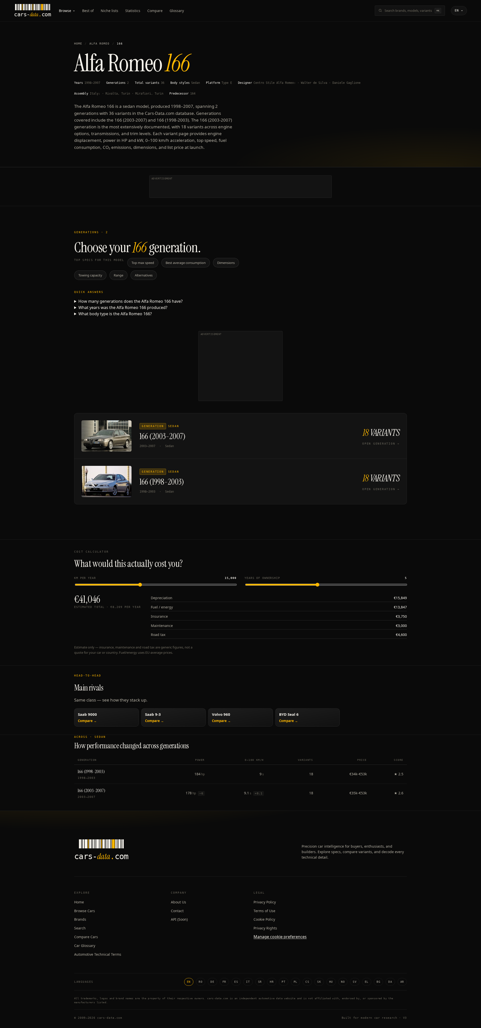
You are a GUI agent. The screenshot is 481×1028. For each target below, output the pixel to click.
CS (307, 981)
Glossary (177, 10)
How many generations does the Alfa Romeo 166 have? (130, 301)
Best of (88, 10)
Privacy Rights (265, 928)
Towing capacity (90, 275)
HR (272, 981)
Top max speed (143, 262)
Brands (80, 919)
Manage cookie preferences (280, 936)
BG (378, 981)
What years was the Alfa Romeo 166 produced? (122, 307)
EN (189, 981)
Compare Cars (86, 936)
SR (260, 981)
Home (78, 43)
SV (354, 981)
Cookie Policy (264, 919)
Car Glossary (84, 945)
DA (390, 981)
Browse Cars (84, 910)
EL (367, 981)
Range (118, 275)
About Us (178, 902)
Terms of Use (264, 910)
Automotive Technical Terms (97, 954)
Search (80, 928)
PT (283, 981)
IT (248, 981)
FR (224, 981)
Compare (155, 10)
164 (192, 93)
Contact (177, 910)
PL (295, 981)
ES (236, 981)
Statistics (132, 10)
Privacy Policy (265, 902)
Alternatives (144, 275)
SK (319, 981)
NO (343, 981)
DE (212, 981)
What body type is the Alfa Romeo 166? (115, 313)
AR (402, 981)
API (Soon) (179, 919)
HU (331, 981)
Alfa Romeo (99, 43)
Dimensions (226, 262)
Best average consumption (186, 262)
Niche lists (109, 10)
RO (200, 981)
